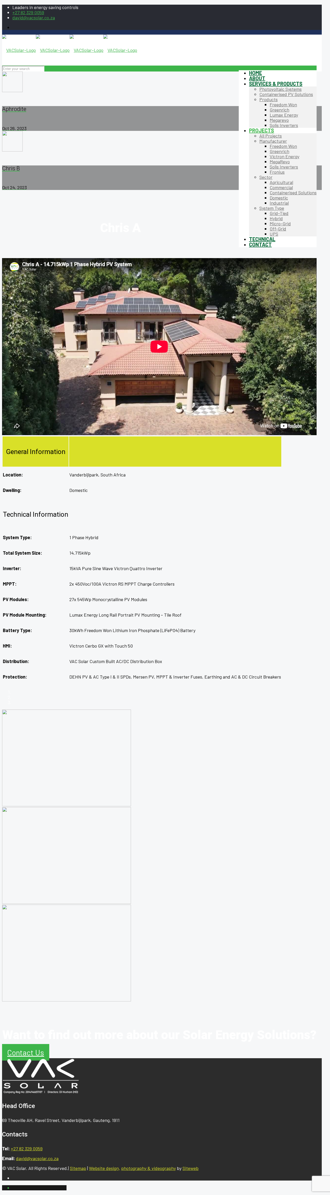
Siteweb (191, 1168)
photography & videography (148, 1168)
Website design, (104, 1168)
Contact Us (25, 1052)
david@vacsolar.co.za (33, 17)
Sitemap (78, 1168)
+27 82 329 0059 (28, 12)
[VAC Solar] (69, 50)
